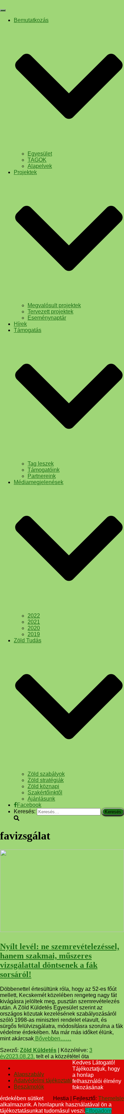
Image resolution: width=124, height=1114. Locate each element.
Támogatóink (44, 470)
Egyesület (40, 154)
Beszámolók (29, 1087)
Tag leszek (41, 464)
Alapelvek (40, 166)
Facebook (29, 805)
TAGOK (37, 160)
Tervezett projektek (50, 311)
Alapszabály (29, 1074)
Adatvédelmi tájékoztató (43, 1080)
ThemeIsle (111, 1098)
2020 (34, 628)
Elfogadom (98, 1111)
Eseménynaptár (47, 318)
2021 (34, 622)
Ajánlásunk (41, 799)
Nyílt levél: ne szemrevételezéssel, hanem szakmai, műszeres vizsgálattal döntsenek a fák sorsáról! (59, 960)
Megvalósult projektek (54, 305)
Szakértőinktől (45, 792)
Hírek (20, 324)
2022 (34, 616)
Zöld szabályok (46, 774)
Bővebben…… (52, 1038)
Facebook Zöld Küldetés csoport (19, 1070)
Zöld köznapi (43, 786)
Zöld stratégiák (46, 780)
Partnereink (42, 476)
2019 (34, 634)
